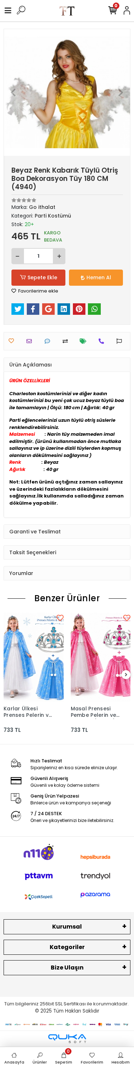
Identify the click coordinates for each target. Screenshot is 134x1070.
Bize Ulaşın (67, 967)
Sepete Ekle (42, 277)
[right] (126, 675)
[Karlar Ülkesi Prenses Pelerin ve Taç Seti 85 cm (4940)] (34, 657)
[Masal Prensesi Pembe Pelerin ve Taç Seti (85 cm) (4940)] (101, 657)
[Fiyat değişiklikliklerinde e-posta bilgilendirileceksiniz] (85, 341)
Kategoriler (67, 947)
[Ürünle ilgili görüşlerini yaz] (49, 341)
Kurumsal (67, 926)
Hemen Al (98, 277)
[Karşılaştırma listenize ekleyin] (67, 341)
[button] (13, 92)
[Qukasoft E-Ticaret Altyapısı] (67, 1038)
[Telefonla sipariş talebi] (103, 341)
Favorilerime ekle (37, 291)
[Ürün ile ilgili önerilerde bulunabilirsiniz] (121, 341)
